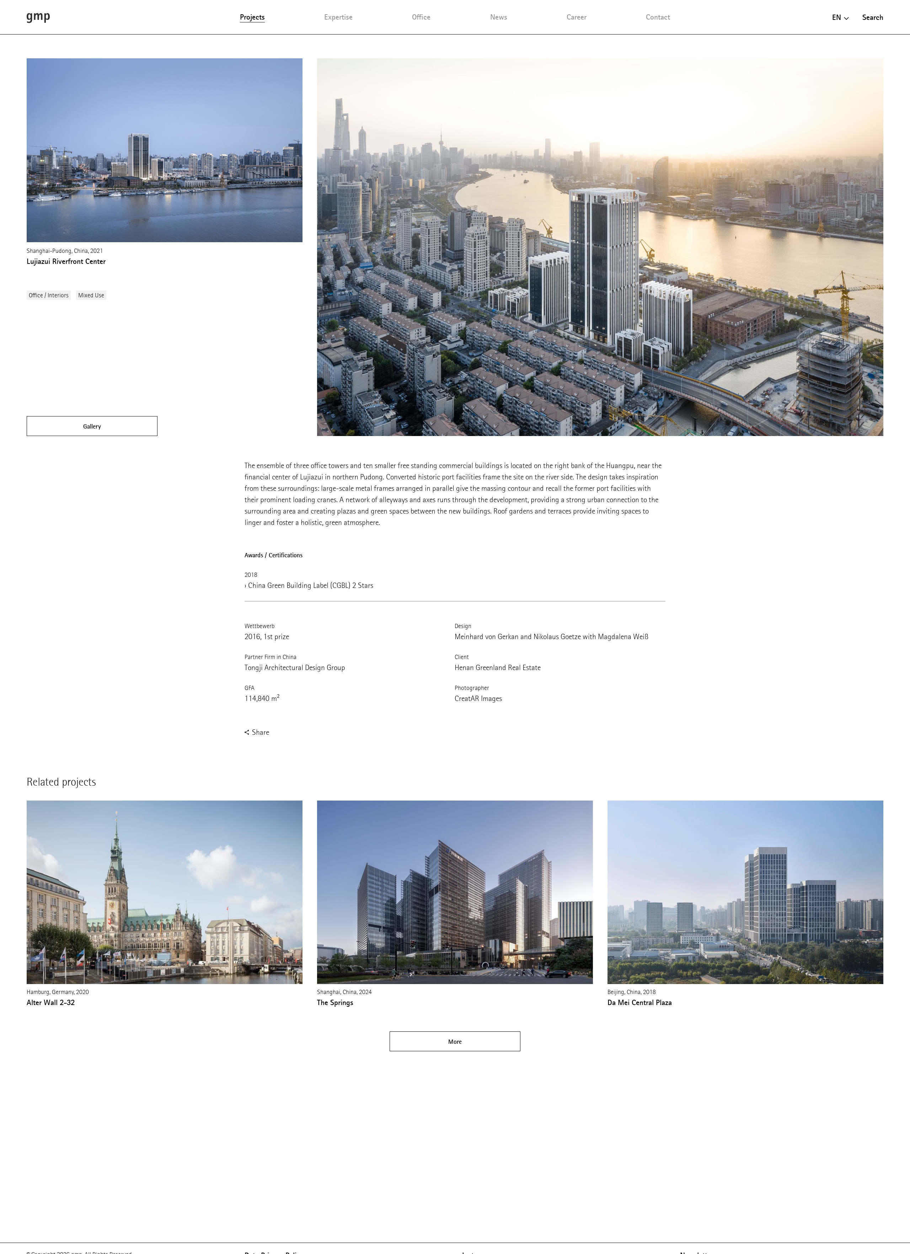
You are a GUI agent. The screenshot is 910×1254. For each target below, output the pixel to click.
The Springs (335, 1002)
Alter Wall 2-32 (51, 1002)
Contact (658, 16)
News (498, 16)
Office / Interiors (49, 295)
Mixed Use (91, 295)
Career (577, 16)
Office (421, 16)
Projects (252, 16)
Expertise (338, 16)
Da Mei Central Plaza (639, 1002)
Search (872, 17)
